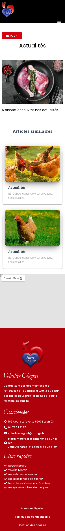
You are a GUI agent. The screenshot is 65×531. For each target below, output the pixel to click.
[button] (59, 21)
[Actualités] (32, 163)
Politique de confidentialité (32, 517)
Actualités (16, 187)
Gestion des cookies (32, 525)
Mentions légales (32, 508)
